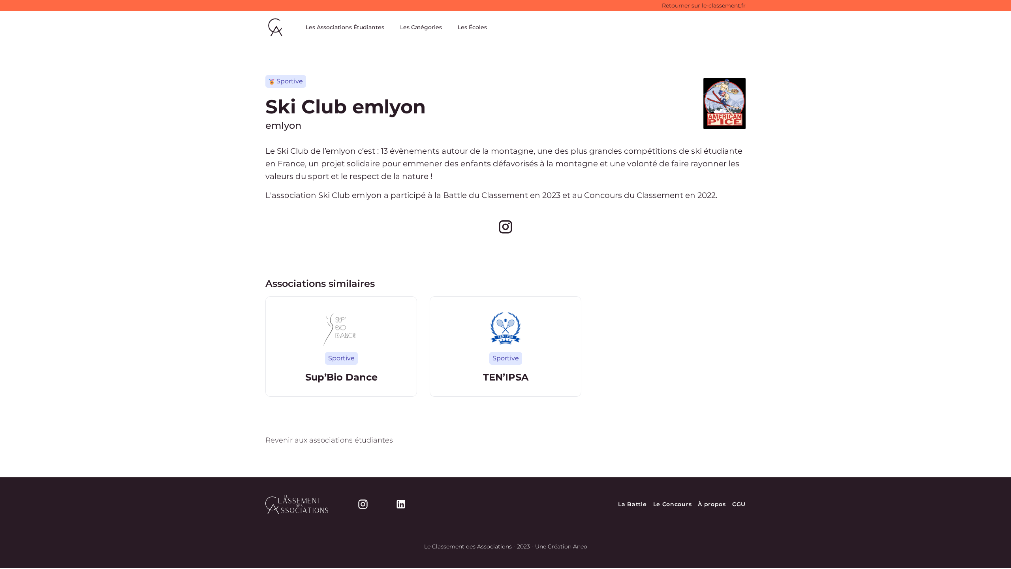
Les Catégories (421, 27)
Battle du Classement (485, 195)
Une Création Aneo (561, 546)
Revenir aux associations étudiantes (329, 440)
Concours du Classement (633, 195)
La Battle (632, 504)
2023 (551, 195)
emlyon (283, 125)
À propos (712, 504)
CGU (739, 504)
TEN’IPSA (505, 377)
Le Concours (672, 504)
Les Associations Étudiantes (345, 27)
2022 (706, 195)
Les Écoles (472, 27)
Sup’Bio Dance (341, 377)
